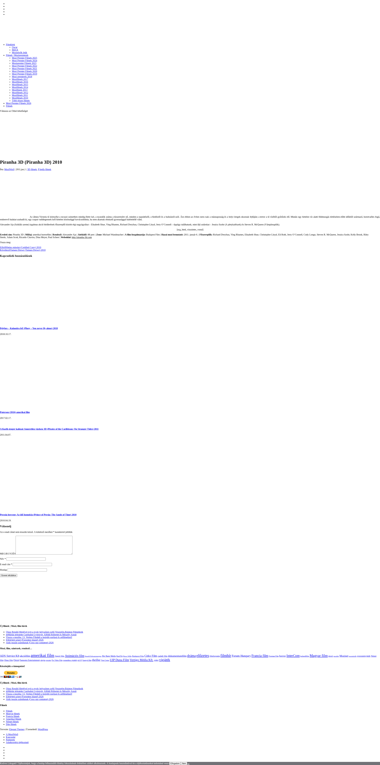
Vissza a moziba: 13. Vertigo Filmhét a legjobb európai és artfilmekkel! (39, 637)
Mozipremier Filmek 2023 (24, 63)
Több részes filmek (21, 100)
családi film (162, 656)
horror (282, 656)
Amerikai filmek (13, 719)
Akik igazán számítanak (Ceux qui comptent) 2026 (30, 642)
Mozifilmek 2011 (20, 95)
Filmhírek (10, 44)
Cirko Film (150, 655)
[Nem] (188, 764)
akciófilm (25, 655)
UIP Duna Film (119, 660)
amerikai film (42, 655)
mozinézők (353, 656)
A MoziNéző (12, 734)
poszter (48, 660)
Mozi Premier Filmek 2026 (18, 103)
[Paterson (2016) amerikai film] (56, 406)
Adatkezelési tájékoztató (17, 742)
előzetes (202, 655)
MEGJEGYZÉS (8, 553)
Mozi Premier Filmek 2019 (24, 74)
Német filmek (12, 721)
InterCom (293, 656)
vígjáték (164, 660)
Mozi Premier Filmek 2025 (24, 58)
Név (3, 559)
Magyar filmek (13, 713)
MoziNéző (9, 169)
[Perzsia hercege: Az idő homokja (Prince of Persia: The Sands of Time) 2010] (24, 509)
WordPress (43, 729)
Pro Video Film (57, 660)
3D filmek (32, 169)
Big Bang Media (109, 656)
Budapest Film (138, 656)
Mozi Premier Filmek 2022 (24, 66)
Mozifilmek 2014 (20, 87)
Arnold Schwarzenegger (93, 656)
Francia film (259, 656)
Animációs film (74, 656)
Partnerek (10, 739)
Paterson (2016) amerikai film (15, 412)
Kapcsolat (10, 737)
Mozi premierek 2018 (22, 76)
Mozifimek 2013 (19, 90)
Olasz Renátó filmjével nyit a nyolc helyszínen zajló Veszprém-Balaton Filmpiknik (44, 632)
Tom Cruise (105, 660)
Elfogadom (175, 763)
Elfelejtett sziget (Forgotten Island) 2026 (24, 640)
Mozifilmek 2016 (20, 82)
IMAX (15, 50)
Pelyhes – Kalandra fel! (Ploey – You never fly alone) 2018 (29, 328)
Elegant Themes (16, 729)
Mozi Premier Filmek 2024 (24, 60)
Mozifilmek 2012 (20, 92)
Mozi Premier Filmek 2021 (24, 68)
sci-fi (79, 660)
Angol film (59, 656)
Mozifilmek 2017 (20, 79)
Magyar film (319, 656)
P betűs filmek (44, 169)
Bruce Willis (127, 656)
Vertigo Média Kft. (141, 660)
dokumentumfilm (177, 655)
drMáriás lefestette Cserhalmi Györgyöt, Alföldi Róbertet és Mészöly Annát (41, 634)
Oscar (14, 47)
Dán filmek (11, 724)
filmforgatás (215, 656)
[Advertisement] (190, 135)
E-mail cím (6, 564)
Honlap (3, 570)
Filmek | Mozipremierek (17, 55)
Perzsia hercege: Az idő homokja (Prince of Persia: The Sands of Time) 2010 (38, 514)
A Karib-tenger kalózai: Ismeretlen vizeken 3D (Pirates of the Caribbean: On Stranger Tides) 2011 (49, 429)
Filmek (9, 106)
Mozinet (343, 655)
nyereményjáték (363, 656)
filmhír (225, 655)
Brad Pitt (119, 656)
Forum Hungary (241, 655)
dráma (191, 656)
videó (156, 660)
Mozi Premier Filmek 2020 (24, 71)
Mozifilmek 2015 (20, 84)
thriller (96, 660)
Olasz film (8, 660)
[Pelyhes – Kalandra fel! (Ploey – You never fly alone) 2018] (56, 322)
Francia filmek (12, 716)
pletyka (42, 660)
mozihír (336, 656)
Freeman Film (274, 656)
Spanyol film (86, 660)
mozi (330, 656)
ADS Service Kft (9, 655)
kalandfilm (304, 656)
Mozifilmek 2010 (20, 98)
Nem (184, 763)
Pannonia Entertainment (30, 660)
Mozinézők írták (19, 52)
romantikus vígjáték (70, 660)
